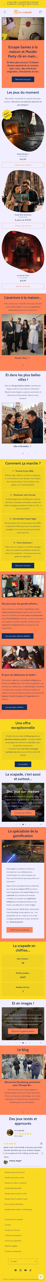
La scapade (19, 1130)
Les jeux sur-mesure (23, 813)
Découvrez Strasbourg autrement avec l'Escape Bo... (22, 1084)
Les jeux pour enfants (14, 707)
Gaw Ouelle (14, 1157)
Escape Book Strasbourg (23, 215)
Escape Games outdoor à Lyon (16, 1199)
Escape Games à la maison (15, 1172)
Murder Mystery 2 (23, 154)
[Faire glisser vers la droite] (28, 365)
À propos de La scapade (14, 1219)
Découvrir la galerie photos (23, 1031)
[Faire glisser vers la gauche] (17, 365)
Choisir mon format (23, 165)
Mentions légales (11, 1246)
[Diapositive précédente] (16, 824)
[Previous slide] (4, 1153)
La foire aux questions (13, 1241)
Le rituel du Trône (23, 275)
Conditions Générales (13, 1251)
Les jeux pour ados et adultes (17, 636)
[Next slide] (42, 1153)
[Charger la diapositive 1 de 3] (20, 824)
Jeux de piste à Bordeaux (14, 1204)
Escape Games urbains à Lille (16, 1194)
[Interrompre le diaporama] (41, 824)
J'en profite (23, 764)
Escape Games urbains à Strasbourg (18, 1209)
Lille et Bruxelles (21, 446)
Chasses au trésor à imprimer (16, 1183)
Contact (8, 1225)
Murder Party (21, 358)
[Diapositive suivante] (29, 824)
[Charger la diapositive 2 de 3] (23, 824)
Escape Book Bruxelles (13, 1188)
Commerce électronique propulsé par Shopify (29, 1279)
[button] (4, 12)
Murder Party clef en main (14, 1178)
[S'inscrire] (35, 1261)
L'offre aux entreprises (19, 930)
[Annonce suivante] (41, 3)
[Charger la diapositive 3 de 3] (25, 824)
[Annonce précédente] (4, 3)
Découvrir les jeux (23, 79)
